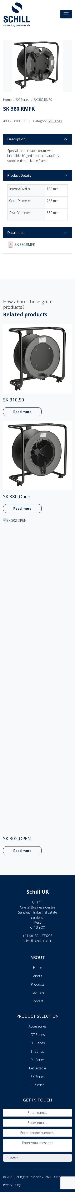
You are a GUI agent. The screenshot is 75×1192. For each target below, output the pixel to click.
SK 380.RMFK (43, 99)
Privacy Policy (11, 1185)
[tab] (37, 139)
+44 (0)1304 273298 (37, 935)
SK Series (23, 99)
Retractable (37, 1068)
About (37, 976)
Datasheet (15, 232)
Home (7, 99)
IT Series (37, 1051)
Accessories (38, 1026)
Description (16, 139)
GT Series (37, 1034)
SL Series (37, 1085)
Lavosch (37, 992)
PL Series (38, 1059)
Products (37, 984)
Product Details (19, 175)
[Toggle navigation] (66, 14)
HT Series (37, 1043)
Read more (22, 411)
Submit (12, 1158)
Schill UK (37, 892)
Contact (37, 1001)
